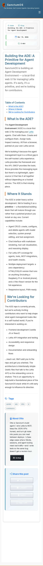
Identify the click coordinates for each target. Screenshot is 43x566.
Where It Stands (15, 109)
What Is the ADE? (15, 106)
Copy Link (22, 503)
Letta (31, 132)
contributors (10, 408)
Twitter (22, 480)
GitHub (18, 458)
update (8, 404)
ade (16, 404)
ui (28, 404)
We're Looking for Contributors (21, 112)
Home (12, 25)
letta (22, 404)
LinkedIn (22, 488)
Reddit (22, 495)
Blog (22, 25)
